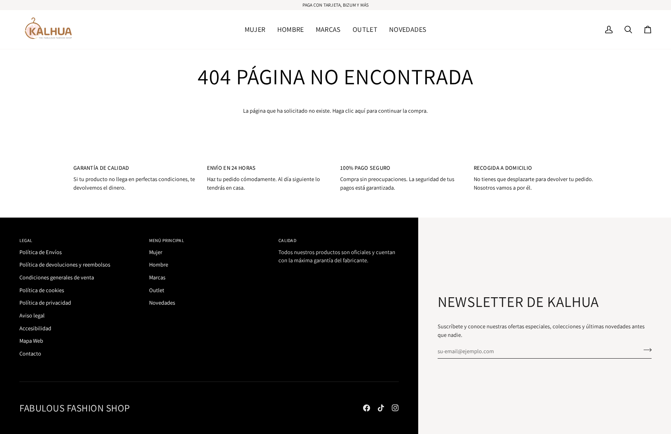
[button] (255, 29)
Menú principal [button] (166, 240)
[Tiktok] (381, 407)
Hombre (158, 264)
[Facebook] (366, 407)
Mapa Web (31, 340)
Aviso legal (32, 315)
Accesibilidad (35, 328)
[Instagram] (395, 407)
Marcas (157, 277)
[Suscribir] (645, 350)
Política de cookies (41, 290)
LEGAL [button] (25, 240)
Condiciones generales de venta (56, 277)
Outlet (156, 290)
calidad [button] (287, 240)
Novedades (162, 302)
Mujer (155, 252)
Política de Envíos (40, 252)
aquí (360, 110)
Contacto (30, 353)
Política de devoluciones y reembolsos (64, 264)
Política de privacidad (45, 302)
